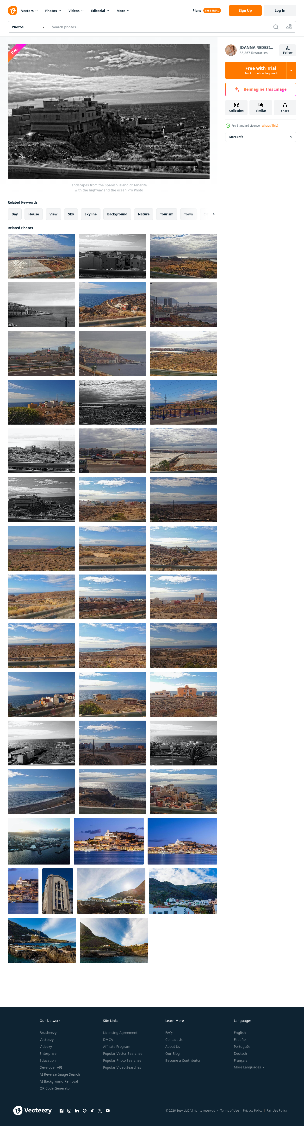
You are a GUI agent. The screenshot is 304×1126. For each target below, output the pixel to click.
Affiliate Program (116, 1046)
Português (242, 1046)
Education (48, 1060)
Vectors (27, 10)
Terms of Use (229, 1110)
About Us (172, 1046)
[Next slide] (209, 214)
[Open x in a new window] (100, 1110)
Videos (74, 10)
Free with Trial (261, 70)
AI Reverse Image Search (60, 1074)
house (33, 214)
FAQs (169, 1032)
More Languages (247, 1067)
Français (240, 1060)
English (240, 1032)
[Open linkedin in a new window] (77, 1110)
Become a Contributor (183, 1060)
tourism (167, 214)
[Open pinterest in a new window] (85, 1110)
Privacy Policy (252, 1110)
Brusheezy (48, 1032)
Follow (287, 53)
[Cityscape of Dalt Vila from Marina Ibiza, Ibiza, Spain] (109, 841)
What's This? (270, 126)
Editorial (98, 10)
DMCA (108, 1039)
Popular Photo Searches (122, 1060)
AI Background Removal (59, 1081)
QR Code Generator (55, 1088)
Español (240, 1039)
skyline (91, 214)
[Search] (276, 27)
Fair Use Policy (277, 1110)
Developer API (51, 1067)
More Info (236, 137)
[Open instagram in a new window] (69, 1110)
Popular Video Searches (122, 1067)
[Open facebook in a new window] (61, 1110)
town (188, 214)
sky (71, 214)
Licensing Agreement (120, 1032)
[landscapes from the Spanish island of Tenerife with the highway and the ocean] (41, 256)
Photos (51, 10)
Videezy (46, 1046)
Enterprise (48, 1053)
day (15, 214)
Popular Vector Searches (122, 1053)
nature (143, 214)
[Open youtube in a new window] (108, 1110)
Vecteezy (47, 1039)
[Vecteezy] (12, 10)
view (53, 214)
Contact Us (174, 1039)
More (121, 10)
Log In (280, 10)
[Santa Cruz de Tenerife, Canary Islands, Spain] (57, 891)
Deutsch (240, 1053)
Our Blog (172, 1053)
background (117, 214)
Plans (196, 10)
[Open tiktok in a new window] (92, 1110)
